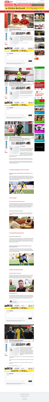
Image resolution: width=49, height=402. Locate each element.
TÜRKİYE (36, 115)
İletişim (26, 394)
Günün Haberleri (20, 0)
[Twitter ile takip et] (23, 398)
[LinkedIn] (6, 36)
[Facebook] (6, 33)
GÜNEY (36, 124)
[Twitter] (6, 34)
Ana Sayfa (17, 0)
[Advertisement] (15, 388)
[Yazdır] (6, 38)
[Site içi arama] (43, 11)
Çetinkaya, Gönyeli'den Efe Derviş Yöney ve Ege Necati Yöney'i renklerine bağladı (20, 30)
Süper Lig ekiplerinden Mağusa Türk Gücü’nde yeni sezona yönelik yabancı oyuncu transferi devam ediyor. (19, 342)
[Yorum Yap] (6, 39)
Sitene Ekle (25, 0)
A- (33, 30)
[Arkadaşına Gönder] (6, 37)
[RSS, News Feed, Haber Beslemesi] (25, 398)
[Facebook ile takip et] (22, 398)
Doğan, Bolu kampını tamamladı (11, 11)
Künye (23, 394)
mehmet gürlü (17, 303)
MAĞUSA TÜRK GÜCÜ (14, 303)
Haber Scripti (24, 399)
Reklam (28, 394)
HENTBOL (36, 105)
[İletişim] (42, 11)
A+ (33, 137)
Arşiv (23, 0)
